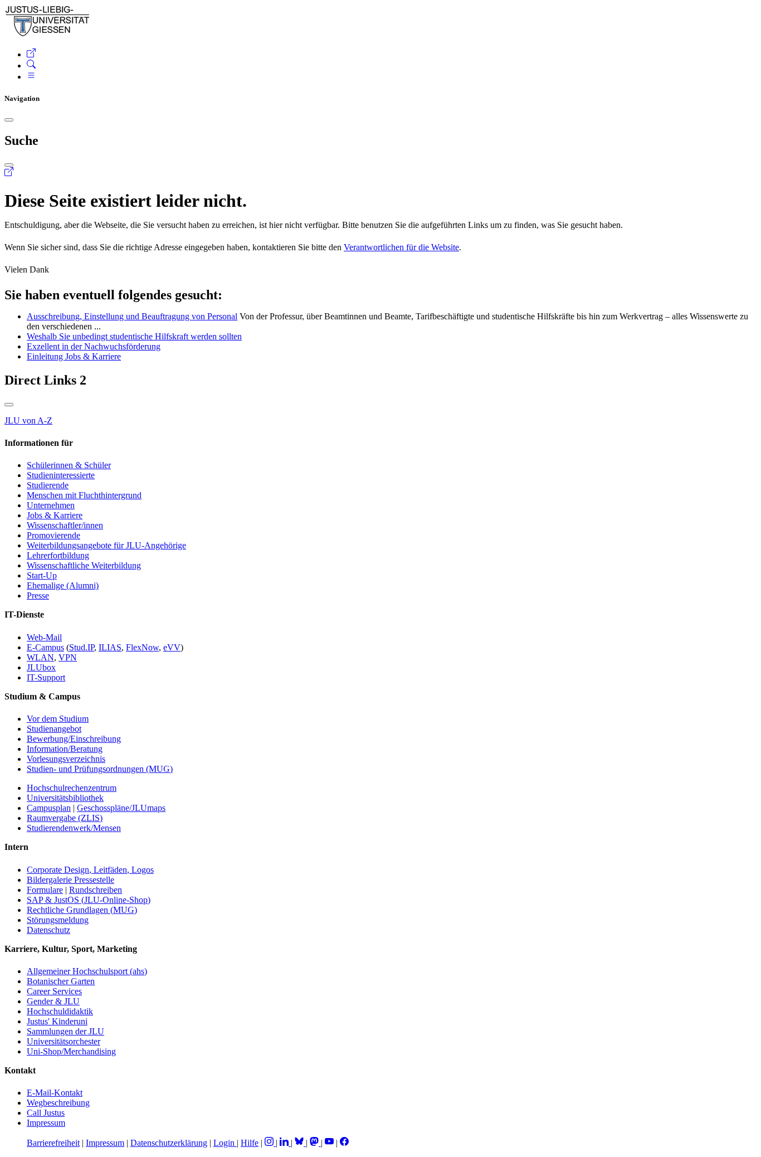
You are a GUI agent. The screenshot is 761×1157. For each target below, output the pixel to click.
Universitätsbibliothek (65, 798)
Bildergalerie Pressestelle (70, 879)
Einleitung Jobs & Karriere (74, 356)
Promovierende (53, 535)
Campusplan (49, 808)
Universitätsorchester (63, 1041)
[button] (31, 54)
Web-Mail (44, 637)
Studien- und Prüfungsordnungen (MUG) (100, 769)
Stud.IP (81, 647)
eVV (172, 647)
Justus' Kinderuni (57, 1021)
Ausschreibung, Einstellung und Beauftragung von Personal (132, 316)
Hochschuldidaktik (60, 1011)
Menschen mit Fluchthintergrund (84, 495)
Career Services (54, 991)
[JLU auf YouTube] (329, 1143)
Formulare (45, 890)
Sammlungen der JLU (65, 1031)
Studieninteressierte (61, 475)
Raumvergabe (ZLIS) (65, 818)
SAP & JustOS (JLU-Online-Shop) (88, 900)
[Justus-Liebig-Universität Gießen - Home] (47, 34)
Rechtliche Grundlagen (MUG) (82, 910)
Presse (38, 595)
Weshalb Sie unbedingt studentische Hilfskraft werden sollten (134, 336)
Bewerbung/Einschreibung (74, 738)
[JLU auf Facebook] (344, 1143)
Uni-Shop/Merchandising (71, 1051)
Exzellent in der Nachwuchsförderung (93, 346)
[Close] (8, 119)
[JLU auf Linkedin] (285, 1143)
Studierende (48, 485)
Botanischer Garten (61, 981)
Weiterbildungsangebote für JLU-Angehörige (106, 545)
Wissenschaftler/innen (65, 525)
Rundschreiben (95, 890)
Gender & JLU (53, 1001)
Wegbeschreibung (58, 1102)
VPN (67, 657)
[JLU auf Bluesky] (300, 1143)
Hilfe (249, 1143)
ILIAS (110, 647)
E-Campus (45, 647)
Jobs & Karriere (54, 515)
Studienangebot (54, 728)
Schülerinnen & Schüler (69, 465)
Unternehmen (51, 505)
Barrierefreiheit (53, 1143)
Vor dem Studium (58, 718)
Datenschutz (48, 930)
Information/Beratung (65, 748)
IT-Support (46, 677)
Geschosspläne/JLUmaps (121, 808)
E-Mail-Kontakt (54, 1092)
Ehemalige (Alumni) (63, 585)
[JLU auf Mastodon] (315, 1143)
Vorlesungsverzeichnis (66, 759)
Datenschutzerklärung (168, 1143)
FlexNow (142, 647)
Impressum (46, 1122)
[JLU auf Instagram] (270, 1143)
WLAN (40, 657)
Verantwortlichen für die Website (401, 247)
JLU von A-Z (28, 420)
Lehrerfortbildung (58, 555)
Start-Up (42, 575)
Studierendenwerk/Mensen (74, 828)
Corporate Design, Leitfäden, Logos (90, 869)
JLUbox (41, 667)
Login (225, 1143)
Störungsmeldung (58, 920)
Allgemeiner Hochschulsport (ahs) (87, 971)
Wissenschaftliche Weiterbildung (84, 565)
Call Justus (46, 1112)
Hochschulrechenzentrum (71, 788)
